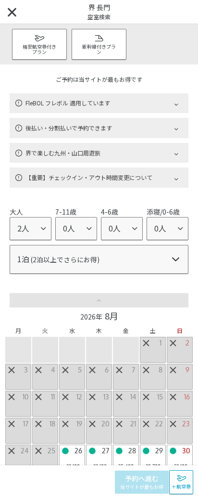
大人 (16, 212)
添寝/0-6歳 (163, 212)
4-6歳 (109, 212)
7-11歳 (65, 212)
